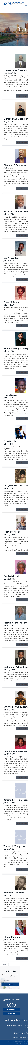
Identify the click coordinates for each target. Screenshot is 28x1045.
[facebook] (9, 1005)
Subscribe (10, 984)
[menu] (25, 5)
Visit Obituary (22, 96)
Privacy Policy (20, 1043)
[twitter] (14, 1005)
